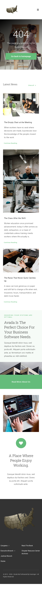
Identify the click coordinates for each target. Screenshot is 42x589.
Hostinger (33, 574)
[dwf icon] (11, 10)
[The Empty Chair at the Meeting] (21, 105)
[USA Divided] (19, 519)
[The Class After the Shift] (21, 181)
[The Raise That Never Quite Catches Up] (21, 260)
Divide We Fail (18, 574)
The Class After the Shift (15, 218)
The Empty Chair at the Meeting (18, 122)
